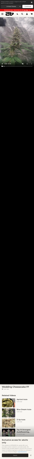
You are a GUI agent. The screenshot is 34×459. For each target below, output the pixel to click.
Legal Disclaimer (22, 451)
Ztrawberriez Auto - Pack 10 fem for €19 (16, 10)
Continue (27, 6)
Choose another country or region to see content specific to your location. (13, 2)
